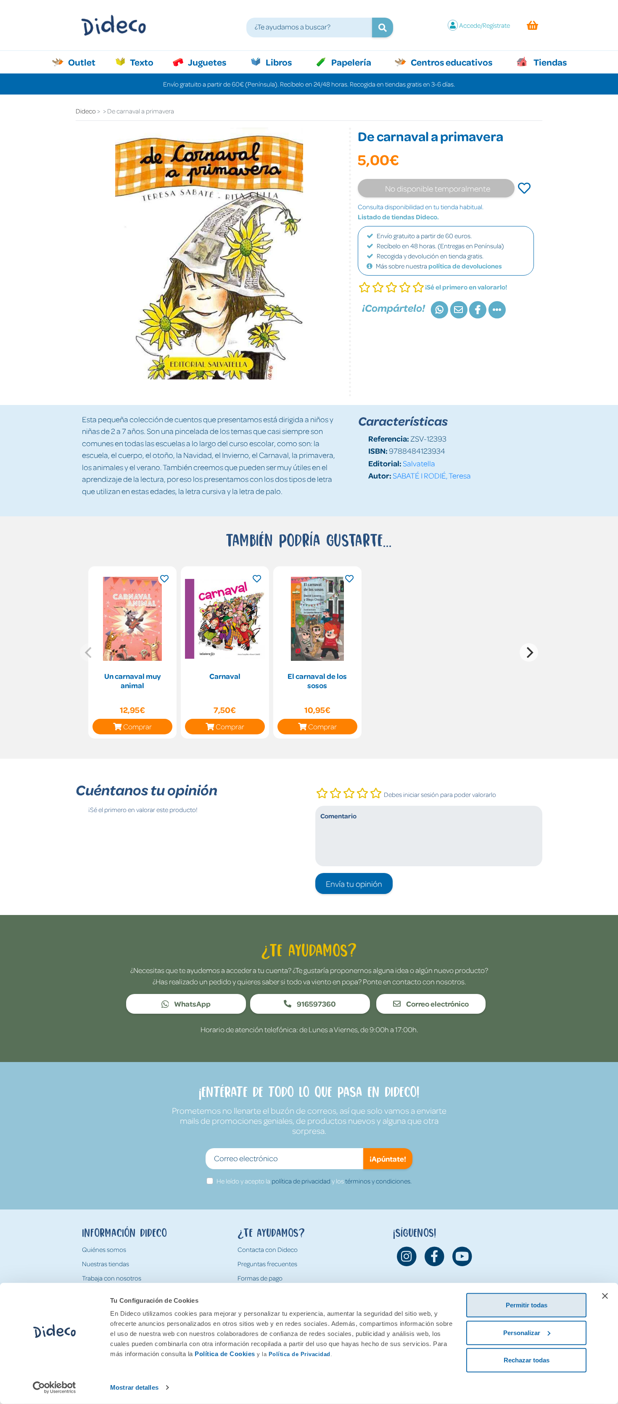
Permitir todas (526, 1305)
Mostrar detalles (134, 1387)
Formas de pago (260, 1278)
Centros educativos (450, 62)
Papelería (350, 62)
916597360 (316, 1003)
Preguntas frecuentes (267, 1263)
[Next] (529, 652)
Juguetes (206, 62)
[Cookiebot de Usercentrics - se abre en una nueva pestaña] (54, 1387)
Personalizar (521, 1332)
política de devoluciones (465, 266)
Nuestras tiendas (105, 1263)
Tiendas (549, 62)
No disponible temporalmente (437, 188)
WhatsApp (192, 1003)
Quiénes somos (104, 1249)
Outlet (86, 62)
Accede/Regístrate (484, 25)
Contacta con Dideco (268, 1249)
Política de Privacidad (299, 1354)
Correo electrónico (437, 1003)
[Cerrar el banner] (605, 1296)
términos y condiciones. (378, 1181)
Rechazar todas (526, 1360)
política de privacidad (301, 1181)
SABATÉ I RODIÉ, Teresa (432, 475)
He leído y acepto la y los (314, 1181)
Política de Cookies (225, 1353)
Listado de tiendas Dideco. (398, 217)
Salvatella (419, 463)
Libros (278, 62)
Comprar (137, 726)
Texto (146, 62)
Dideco (86, 111)
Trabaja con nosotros (111, 1278)
